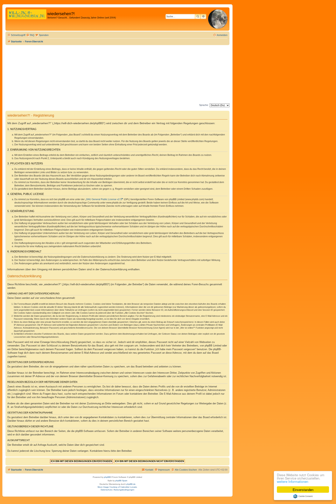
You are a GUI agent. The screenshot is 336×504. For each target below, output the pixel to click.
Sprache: (204, 105)
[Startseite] (26, 18)
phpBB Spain (121, 481)
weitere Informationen (292, 481)
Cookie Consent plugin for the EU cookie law (303, 496)
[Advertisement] (117, 74)
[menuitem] (30, 35)
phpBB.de (131, 484)
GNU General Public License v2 (103, 199)
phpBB (107, 477)
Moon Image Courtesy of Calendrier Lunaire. (117, 487)
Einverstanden (303, 489)
